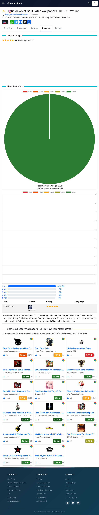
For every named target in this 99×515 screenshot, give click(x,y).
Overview (8, 28)
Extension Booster (14, 490)
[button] (3, 3)
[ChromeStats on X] (78, 503)
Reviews (46, 28)
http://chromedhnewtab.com (16, 15)
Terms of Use (70, 494)
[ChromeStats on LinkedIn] (67, 503)
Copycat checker (43, 486)
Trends (58, 28)
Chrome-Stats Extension (16, 483)
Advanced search (43, 483)
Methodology (70, 483)
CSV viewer (41, 494)
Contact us (69, 490)
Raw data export (13, 501)
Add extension (41, 497)
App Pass (11, 479)
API (8, 494)
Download (22, 28)
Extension (34, 15)
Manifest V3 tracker (44, 490)
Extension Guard (13, 486)
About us (68, 479)
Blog (67, 486)
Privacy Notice (71, 497)
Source (34, 28)
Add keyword (41, 501)
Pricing (39, 479)
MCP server (12, 497)
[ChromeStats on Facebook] (73, 503)
